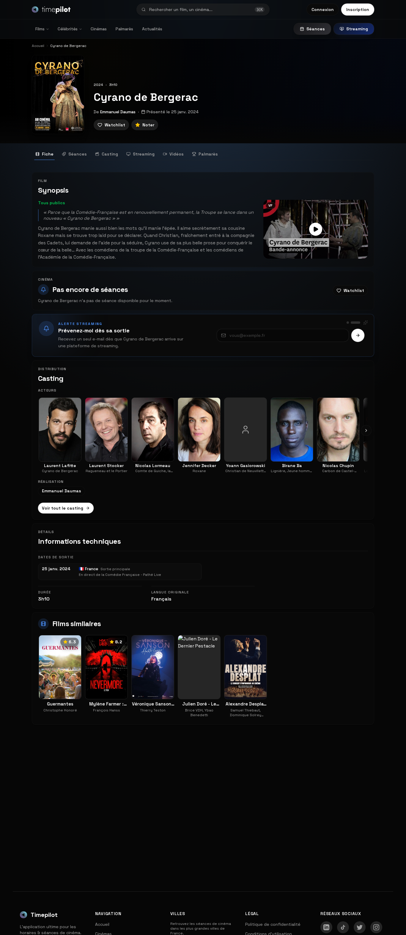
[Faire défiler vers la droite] (366, 430)
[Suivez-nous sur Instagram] (376, 927)
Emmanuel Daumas (118, 111)
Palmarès (124, 29)
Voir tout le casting (62, 508)
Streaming (357, 29)
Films (40, 29)
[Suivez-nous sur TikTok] (343, 927)
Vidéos (176, 154)
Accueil (102, 924)
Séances (315, 29)
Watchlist (115, 125)
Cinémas (99, 29)
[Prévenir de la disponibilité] (357, 335)
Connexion (322, 9)
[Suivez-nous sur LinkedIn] (326, 927)
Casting (110, 154)
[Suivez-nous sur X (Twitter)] (360, 927)
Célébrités (68, 29)
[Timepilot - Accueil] (51, 9)
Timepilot (44, 915)
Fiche (47, 154)
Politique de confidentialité (272, 924)
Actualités (152, 29)
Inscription (357, 9)
